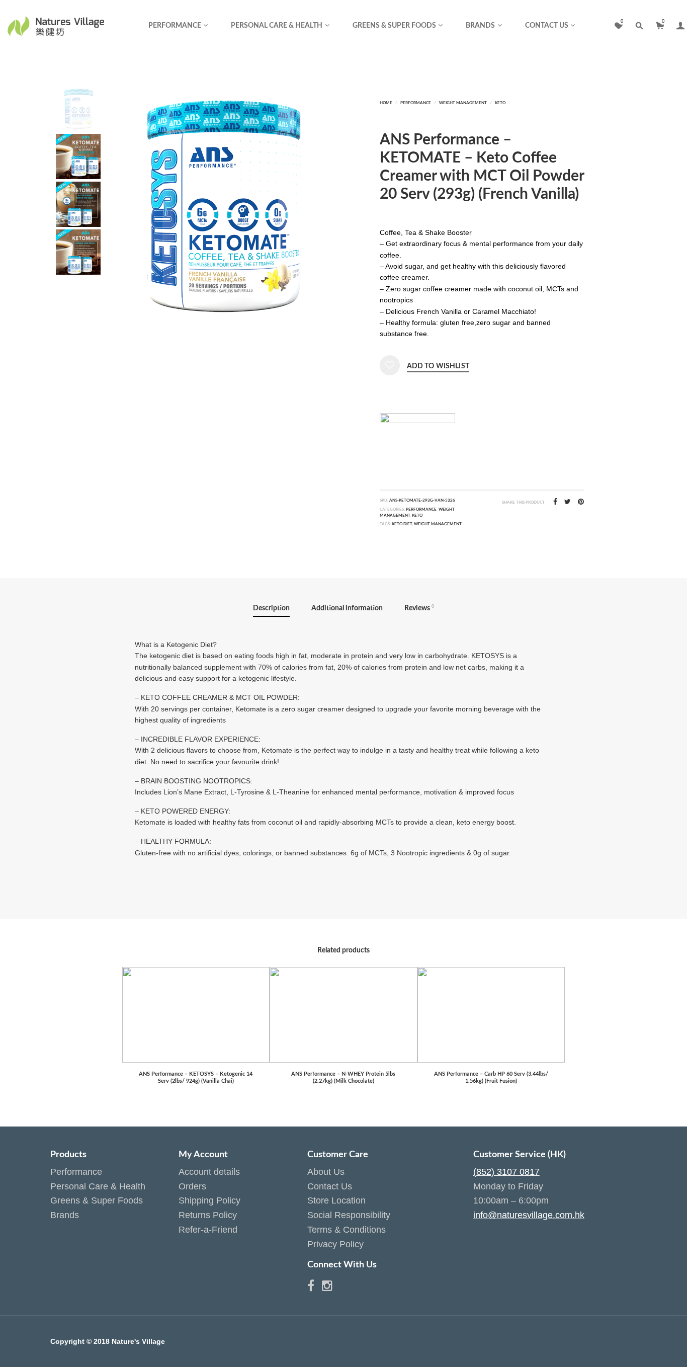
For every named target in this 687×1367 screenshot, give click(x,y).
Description (271, 608)
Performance (174, 25)
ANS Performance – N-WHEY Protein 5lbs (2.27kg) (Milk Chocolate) (343, 1077)
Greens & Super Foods (394, 25)
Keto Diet (402, 524)
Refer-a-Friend (208, 1230)
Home (386, 103)
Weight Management (463, 103)
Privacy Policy (335, 1244)
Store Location (336, 1200)
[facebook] (314, 1287)
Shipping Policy (209, 1200)
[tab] (271, 609)
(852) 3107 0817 (506, 1172)
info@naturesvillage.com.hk (528, 1215)
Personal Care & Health (276, 25)
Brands (480, 25)
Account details (209, 1172)
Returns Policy (208, 1215)
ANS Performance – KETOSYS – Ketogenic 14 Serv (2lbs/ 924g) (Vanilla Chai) (195, 1077)
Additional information (347, 608)
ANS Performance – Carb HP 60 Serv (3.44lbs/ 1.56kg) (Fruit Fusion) (491, 1077)
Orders (192, 1186)
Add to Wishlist (438, 366)
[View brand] (417, 432)
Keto (500, 103)
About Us (326, 1172)
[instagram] (327, 1287)
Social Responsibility (348, 1215)
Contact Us (546, 25)
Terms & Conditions (346, 1230)
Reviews (419, 608)
